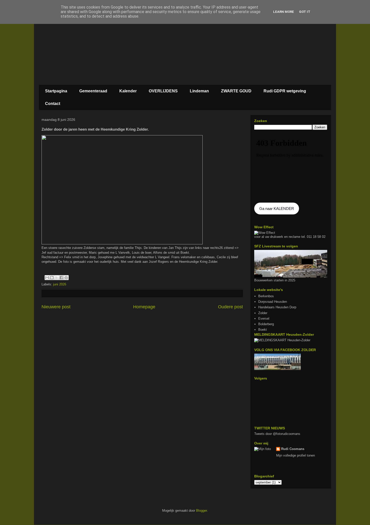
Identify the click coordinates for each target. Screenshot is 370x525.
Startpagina (56, 91)
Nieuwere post (56, 306)
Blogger (201, 510)
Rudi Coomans (292, 449)
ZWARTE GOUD (236, 91)
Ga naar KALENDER (276, 208)
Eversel (263, 318)
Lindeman (199, 91)
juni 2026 (59, 284)
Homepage (144, 306)
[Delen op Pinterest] (66, 277)
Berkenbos (266, 296)
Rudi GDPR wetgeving (285, 91)
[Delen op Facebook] (61, 277)
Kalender (128, 91)
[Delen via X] (56, 277)
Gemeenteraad (93, 91)
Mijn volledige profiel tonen (295, 455)
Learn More (283, 12)
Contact (52, 103)
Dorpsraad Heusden (272, 302)
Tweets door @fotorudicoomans (277, 434)
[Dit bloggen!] (51, 277)
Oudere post (230, 306)
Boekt (262, 329)
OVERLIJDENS (163, 91)
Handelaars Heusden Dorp (277, 307)
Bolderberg (266, 324)
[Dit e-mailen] (47, 277)
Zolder (262, 313)
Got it (304, 12)
